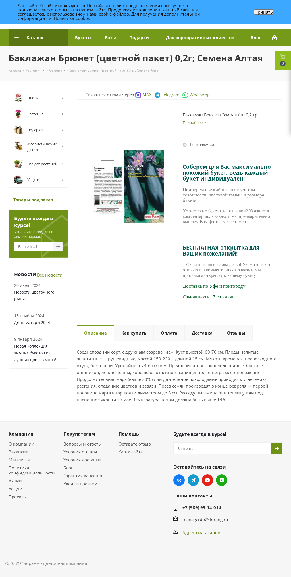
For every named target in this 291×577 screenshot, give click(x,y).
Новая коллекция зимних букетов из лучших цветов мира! (35, 352)
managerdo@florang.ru (205, 519)
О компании (21, 444)
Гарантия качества (82, 475)
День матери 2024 (32, 322)
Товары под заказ (32, 199)
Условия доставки (82, 460)
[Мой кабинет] (275, 37)
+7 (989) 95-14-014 (201, 507)
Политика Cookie (71, 18)
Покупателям (79, 434)
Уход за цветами (80, 483)
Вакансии (19, 452)
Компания (21, 434)
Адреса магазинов (201, 532)
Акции (15, 481)
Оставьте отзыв (135, 444)
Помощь (129, 434)
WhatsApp (200, 94)
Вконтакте (179, 480)
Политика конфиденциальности (32, 470)
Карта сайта (131, 452)
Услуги (15, 489)
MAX (147, 94)
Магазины (19, 460)
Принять (264, 12)
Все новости (50, 275)
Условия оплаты (80, 452)
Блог (68, 468)
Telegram (171, 94)
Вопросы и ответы (82, 444)
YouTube (207, 480)
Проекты (18, 496)
